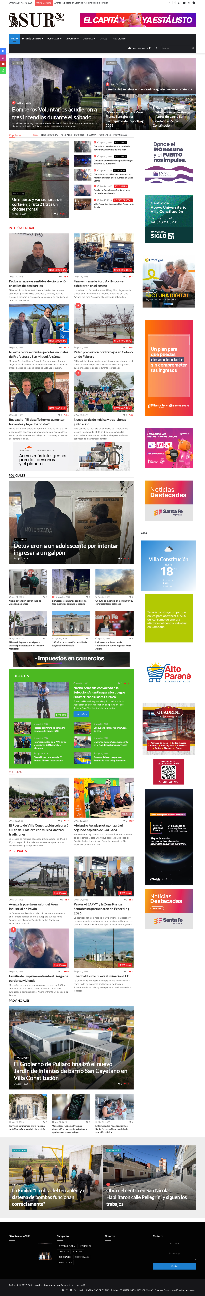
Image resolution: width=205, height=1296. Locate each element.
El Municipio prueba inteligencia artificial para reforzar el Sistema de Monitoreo (26, 645)
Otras (103, 38)
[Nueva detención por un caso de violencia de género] (28, 582)
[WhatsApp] (3, 70)
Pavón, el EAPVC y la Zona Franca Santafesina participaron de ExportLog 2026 (101, 908)
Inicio (14, 38)
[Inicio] (37, 19)
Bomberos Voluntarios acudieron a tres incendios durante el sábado (88, 2)
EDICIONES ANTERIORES (123, 1290)
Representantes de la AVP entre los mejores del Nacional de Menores (50, 744)
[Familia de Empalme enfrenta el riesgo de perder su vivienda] (149, 76)
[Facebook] (3, 51)
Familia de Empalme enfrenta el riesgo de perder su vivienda (149, 89)
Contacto (158, 1236)
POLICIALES (53, 38)
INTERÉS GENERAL (31, 38)
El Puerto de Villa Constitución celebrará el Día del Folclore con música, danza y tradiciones (38, 829)
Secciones (119, 38)
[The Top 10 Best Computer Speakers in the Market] (82, 146)
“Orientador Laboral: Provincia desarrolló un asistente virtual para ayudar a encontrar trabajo (69, 1128)
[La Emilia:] (55, 1177)
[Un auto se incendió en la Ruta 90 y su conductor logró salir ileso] (114, 582)
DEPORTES (71, 38)
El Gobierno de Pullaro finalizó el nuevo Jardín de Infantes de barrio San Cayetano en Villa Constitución (171, 116)
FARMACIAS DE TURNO (98, 1290)
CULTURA (88, 38)
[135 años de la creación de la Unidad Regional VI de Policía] (71, 623)
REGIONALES (105, 135)
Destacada (18, 63)
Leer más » (81, 714)
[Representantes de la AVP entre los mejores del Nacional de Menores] (22, 742)
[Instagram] (3, 58)
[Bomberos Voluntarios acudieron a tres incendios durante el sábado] (55, 94)
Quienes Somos (163, 1290)
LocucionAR (79, 1285)
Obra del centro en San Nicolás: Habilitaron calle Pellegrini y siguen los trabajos (146, 1197)
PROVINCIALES (120, 135)
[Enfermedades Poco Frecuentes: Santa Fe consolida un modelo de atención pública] (114, 1107)
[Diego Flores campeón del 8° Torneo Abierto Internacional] (22, 758)
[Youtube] (3, 64)
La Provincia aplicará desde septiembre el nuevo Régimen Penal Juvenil (113, 645)
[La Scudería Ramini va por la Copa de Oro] (82, 728)
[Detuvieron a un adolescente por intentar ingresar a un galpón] (71, 522)
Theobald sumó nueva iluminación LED (101, 976)
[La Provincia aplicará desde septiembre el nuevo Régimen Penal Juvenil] (114, 623)
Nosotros (110, 1236)
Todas (35, 135)
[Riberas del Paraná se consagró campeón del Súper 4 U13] (22, 728)
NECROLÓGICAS (145, 1290)
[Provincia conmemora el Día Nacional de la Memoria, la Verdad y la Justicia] (28, 1107)
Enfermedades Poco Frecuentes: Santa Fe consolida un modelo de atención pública (111, 1128)
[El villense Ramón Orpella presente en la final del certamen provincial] (82, 742)
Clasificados (178, 1290)
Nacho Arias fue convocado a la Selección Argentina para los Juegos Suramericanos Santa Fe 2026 (99, 692)
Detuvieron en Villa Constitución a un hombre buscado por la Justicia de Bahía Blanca (113, 177)
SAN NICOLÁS (19, 1150)
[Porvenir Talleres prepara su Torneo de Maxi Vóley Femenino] (82, 758)
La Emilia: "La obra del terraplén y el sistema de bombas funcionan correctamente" (49, 1197)
